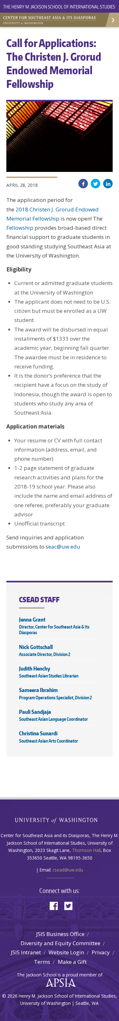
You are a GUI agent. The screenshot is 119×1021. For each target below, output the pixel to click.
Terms (42, 961)
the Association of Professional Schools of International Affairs (59, 982)
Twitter (95, 183)
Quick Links (112, 20)
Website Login (66, 952)
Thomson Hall (86, 850)
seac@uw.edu (63, 546)
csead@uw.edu (68, 870)
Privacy (101, 952)
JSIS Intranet (26, 952)
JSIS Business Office (60, 934)
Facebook (83, 183)
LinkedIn (108, 183)
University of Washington (59, 819)
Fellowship (19, 227)
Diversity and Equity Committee (60, 943)
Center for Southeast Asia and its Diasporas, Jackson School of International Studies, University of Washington (50, 19)
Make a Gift (72, 961)
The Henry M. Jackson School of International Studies (59, 6)
